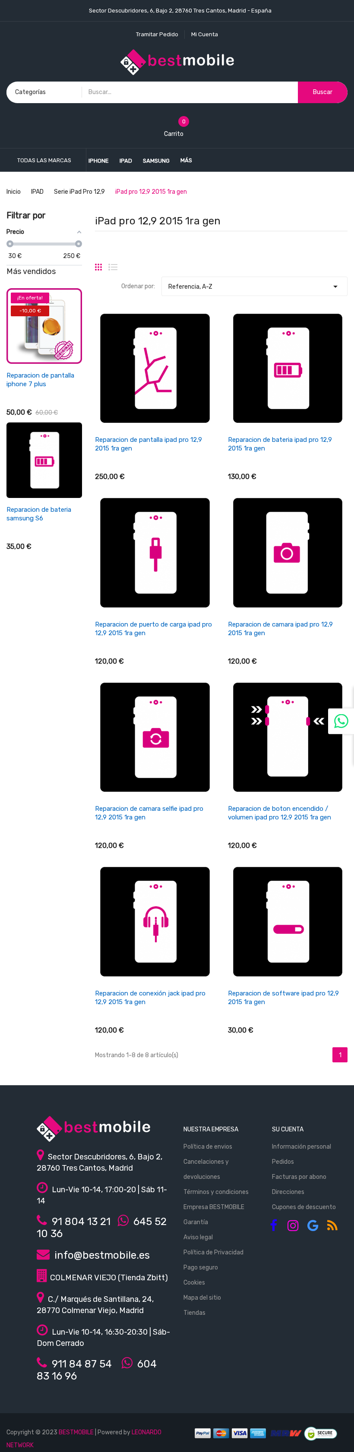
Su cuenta (287, 1129)
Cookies (194, 1282)
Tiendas (194, 1313)
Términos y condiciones (216, 1192)
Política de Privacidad (213, 1252)
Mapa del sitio (202, 1297)
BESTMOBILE (76, 1432)
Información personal (301, 1146)
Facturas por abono (299, 1177)
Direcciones (288, 1192)
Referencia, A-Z (254, 286)
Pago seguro (200, 1267)
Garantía (195, 1222)
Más (186, 160)
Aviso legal (198, 1237)
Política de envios (207, 1146)
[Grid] (98, 263)
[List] (112, 263)
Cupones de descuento (304, 1207)
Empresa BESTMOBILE (213, 1207)
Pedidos (283, 1161)
